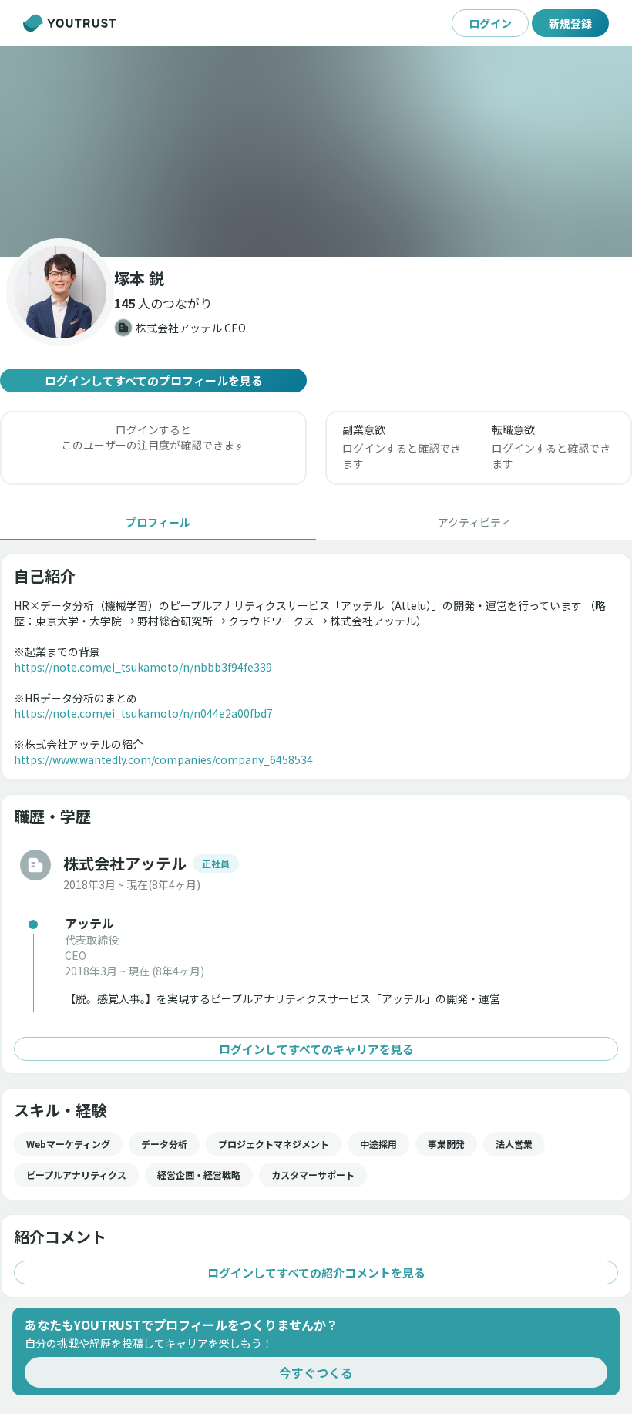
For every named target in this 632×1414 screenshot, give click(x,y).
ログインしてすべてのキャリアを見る (316, 1049)
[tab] (158, 521)
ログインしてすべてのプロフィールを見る (154, 380)
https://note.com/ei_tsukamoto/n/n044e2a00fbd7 (143, 713)
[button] (316, 151)
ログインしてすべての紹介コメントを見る (316, 1272)
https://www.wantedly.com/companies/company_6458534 (163, 759)
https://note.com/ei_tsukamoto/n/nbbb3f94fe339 (143, 667)
